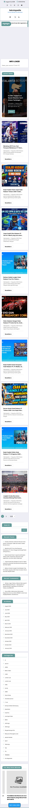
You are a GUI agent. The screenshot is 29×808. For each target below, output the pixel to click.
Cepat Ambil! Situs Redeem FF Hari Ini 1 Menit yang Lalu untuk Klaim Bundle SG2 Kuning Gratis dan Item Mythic (12, 234)
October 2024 (8, 645)
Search (7, 525)
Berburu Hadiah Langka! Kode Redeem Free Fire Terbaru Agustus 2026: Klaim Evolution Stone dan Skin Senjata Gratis (12, 278)
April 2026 (7, 620)
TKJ (6, 751)
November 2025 (8, 638)
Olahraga (7, 726)
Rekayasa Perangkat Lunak (11, 733)
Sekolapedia (15, 10)
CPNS (6, 684)
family (6, 688)
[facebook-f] (7, 5)
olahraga (7, 723)
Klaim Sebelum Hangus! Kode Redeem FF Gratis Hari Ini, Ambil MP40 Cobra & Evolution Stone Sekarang (12, 322)
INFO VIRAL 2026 (14, 805)
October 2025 (8, 641)
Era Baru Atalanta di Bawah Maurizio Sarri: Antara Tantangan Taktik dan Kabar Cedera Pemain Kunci (15, 98)
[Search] (15, 17)
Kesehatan (7, 709)
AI (5, 660)
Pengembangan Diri (10, 730)
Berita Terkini (8, 670)
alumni (6, 663)
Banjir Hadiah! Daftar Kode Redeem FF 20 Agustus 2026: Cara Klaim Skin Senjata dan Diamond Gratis (12, 453)
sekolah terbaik (8, 737)
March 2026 (8, 623)
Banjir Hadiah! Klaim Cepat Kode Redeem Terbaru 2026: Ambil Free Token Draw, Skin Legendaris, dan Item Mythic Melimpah (12, 191)
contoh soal (8, 677)
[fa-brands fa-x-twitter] (11, 5)
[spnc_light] (19, 17)
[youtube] (22, 5)
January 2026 (8, 630)
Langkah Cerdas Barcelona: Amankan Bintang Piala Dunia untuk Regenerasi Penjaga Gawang (12, 497)
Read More (11, 111)
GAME (6, 691)
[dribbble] (14, 5)
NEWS (6, 720)
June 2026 (7, 613)
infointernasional (9, 698)
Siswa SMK (7, 591)
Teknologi (7, 744)
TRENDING (7, 755)
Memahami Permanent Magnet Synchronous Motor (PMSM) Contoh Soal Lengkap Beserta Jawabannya (15, 593)
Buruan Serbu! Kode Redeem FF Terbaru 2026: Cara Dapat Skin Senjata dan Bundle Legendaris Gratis (12, 409)
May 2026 (7, 616)
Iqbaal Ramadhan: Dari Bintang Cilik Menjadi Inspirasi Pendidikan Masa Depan (13, 797)
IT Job (6, 702)
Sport (6, 741)
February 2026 (8, 627)
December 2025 (8, 634)
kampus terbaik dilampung (11, 705)
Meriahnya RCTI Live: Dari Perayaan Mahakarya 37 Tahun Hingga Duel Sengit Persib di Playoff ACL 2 (12, 147)
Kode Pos (7, 712)
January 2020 (8, 648)
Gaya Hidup (8, 695)
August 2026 (8, 606)
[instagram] (18, 5)
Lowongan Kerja (9, 716)
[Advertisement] (14, 43)
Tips (6, 748)
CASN (6, 674)
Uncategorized (8, 758)
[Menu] (10, 17)
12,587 (11, 516)
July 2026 (7, 609)
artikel (6, 667)
